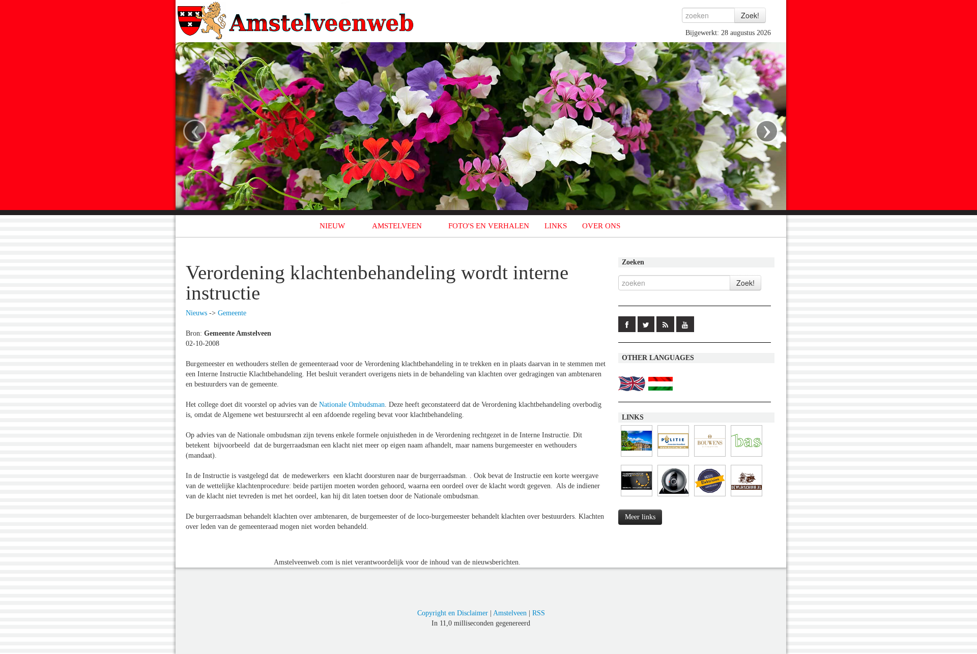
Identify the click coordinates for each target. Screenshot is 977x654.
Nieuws (196, 313)
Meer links (640, 517)
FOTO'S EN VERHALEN (488, 226)
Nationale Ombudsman (352, 404)
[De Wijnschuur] (746, 496)
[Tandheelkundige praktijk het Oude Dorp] (636, 496)
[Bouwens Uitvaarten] (710, 457)
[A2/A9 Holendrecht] (673, 496)
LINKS (555, 226)
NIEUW (332, 226)
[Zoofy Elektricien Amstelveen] (710, 496)
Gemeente (232, 313)
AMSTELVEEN (397, 226)
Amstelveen (510, 613)
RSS (538, 613)
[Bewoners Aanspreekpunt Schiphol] (746, 457)
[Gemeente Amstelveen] (636, 457)
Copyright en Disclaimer (452, 613)
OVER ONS (601, 226)
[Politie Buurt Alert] (673, 457)
